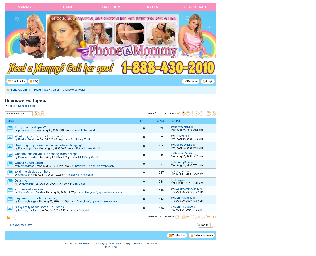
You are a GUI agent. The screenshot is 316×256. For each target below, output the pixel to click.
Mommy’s (26, 7)
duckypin (27, 183)
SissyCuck (24, 174)
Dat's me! (21, 180)
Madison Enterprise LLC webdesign (90, 244)
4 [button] (197, 113)
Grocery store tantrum (30, 162)
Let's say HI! (82, 210)
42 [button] (208, 113)
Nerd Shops (135, 244)
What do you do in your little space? (39, 136)
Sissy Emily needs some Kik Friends (39, 207)
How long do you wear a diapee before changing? (48, 145)
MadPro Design (114, 244)
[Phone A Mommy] (26, 19)
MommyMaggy (27, 201)
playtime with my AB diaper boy (36, 198)
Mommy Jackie (27, 210)
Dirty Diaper (79, 183)
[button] (177, 113)
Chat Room (110, 7)
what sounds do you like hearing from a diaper (46, 154)
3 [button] (192, 113)
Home (68, 7)
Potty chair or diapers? (30, 127)
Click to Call (194, 7)
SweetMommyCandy (30, 192)
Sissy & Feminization (83, 174)
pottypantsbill (26, 130)
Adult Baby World (84, 130)
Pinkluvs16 (24, 139)
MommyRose (26, 165)
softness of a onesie (29, 189)
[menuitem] (34, 81)
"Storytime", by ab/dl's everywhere (94, 165)
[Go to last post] (192, 126)
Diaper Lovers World (88, 148)
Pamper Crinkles (27, 157)
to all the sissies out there (32, 171)
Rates (152, 7)
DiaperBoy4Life (27, 148)
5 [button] (201, 113)
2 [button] (188, 113)
